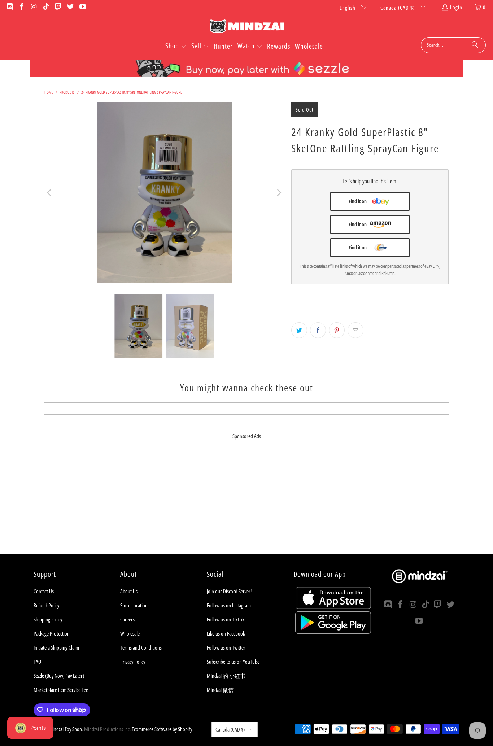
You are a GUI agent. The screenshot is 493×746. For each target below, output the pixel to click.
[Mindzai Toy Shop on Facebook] (21, 7)
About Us (129, 591)
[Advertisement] (246, 503)
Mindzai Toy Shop (65, 729)
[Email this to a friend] (355, 330)
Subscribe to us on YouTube (233, 661)
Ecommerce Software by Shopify (162, 729)
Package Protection (52, 633)
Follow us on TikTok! (226, 619)
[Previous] (50, 192)
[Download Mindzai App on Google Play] (333, 631)
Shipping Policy (48, 619)
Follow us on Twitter (226, 647)
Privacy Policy (132, 661)
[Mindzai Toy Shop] (247, 27)
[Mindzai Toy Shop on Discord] (9, 7)
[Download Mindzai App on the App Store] (333, 607)
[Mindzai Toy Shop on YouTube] (82, 7)
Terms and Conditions (141, 647)
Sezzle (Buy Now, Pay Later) (59, 675)
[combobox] (453, 45)
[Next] (278, 192)
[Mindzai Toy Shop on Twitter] (70, 7)
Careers (127, 619)
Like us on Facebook (226, 633)
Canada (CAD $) (398, 7)
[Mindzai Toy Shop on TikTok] (45, 7)
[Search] (475, 45)
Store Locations (134, 605)
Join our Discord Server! (229, 591)
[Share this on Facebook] (318, 330)
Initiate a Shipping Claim (56, 647)
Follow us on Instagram (229, 605)
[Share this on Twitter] (299, 330)
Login (456, 7)
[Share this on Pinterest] (337, 330)
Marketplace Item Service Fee (61, 689)
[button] (176, 46)
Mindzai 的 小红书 (226, 675)
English (348, 7)
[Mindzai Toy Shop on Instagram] (33, 7)
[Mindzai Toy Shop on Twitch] (58, 7)
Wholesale (130, 633)
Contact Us (44, 591)
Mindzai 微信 (220, 689)
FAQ (37, 661)
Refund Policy (46, 605)
